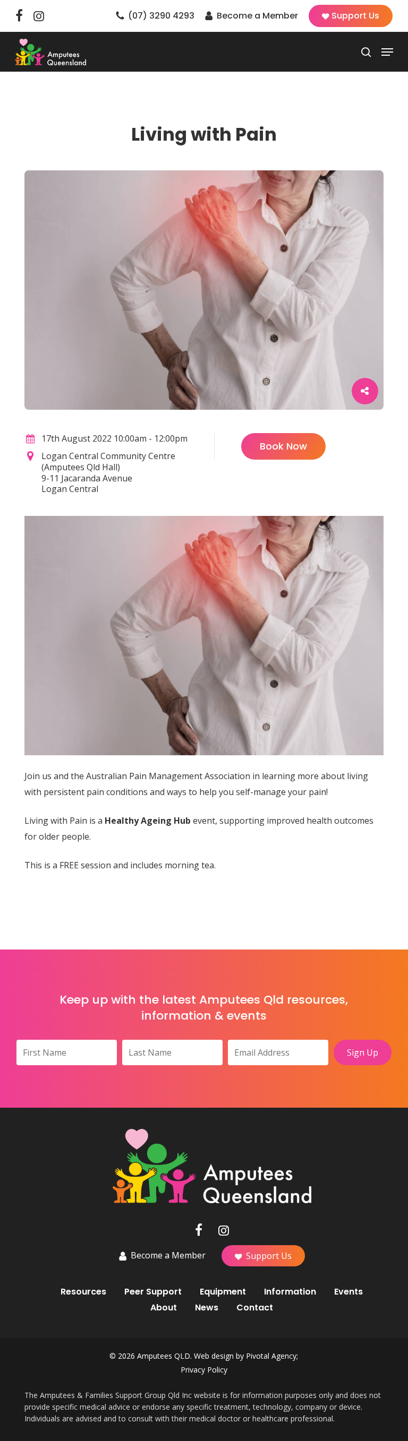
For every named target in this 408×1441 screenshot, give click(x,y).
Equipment (223, 1292)
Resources (83, 1292)
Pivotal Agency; (272, 1356)
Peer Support (153, 1292)
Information (290, 1292)
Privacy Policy (204, 1370)
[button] (387, 52)
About (163, 1308)
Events (348, 1292)
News (206, 1308)
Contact (254, 1308)
